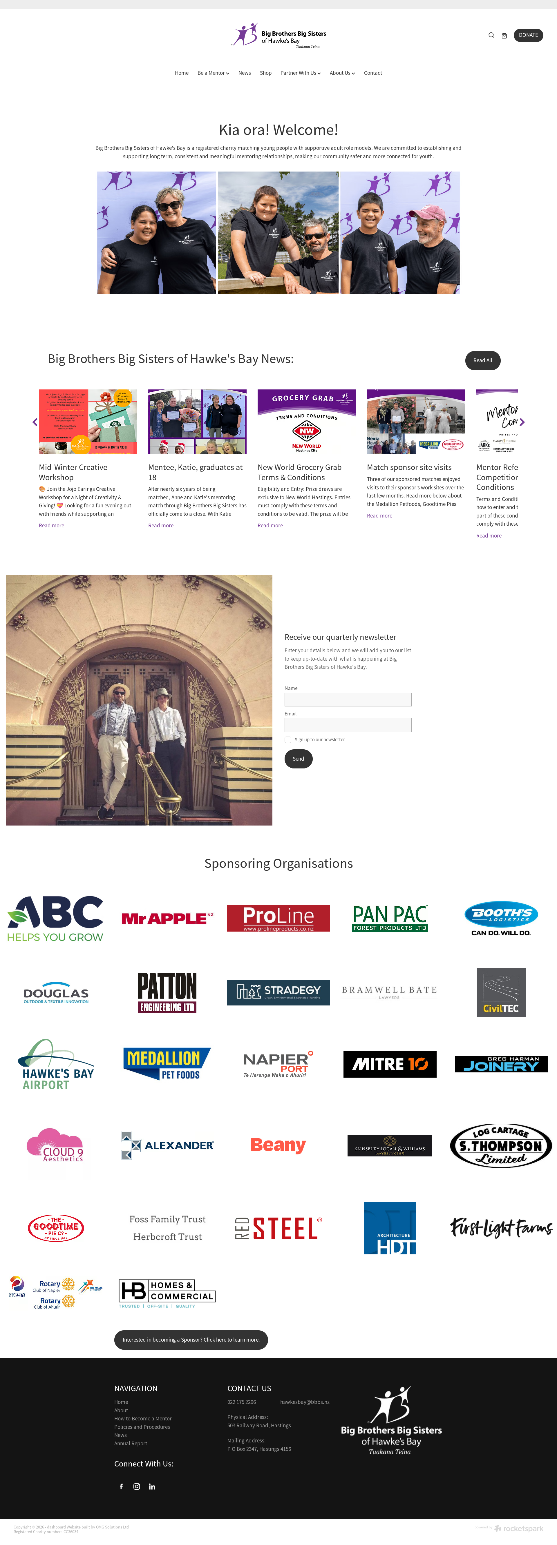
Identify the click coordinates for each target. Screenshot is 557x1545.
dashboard (56, 1527)
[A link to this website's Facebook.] (121, 1486)
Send (298, 758)
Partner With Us (299, 73)
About (121, 1410)
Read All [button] (482, 360)
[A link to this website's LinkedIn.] (152, 1486)
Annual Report (130, 1443)
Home (182, 73)
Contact (373, 73)
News (244, 73)
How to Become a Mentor (143, 1418)
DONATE (528, 35)
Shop (266, 73)
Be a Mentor (212, 73)
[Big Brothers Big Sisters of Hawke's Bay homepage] (278, 35)
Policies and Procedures (142, 1427)
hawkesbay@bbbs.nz (305, 1402)
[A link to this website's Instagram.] (137, 1486)
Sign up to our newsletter (320, 740)
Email (291, 714)
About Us (341, 73)
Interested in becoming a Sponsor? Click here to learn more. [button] (191, 1339)
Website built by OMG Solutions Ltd (98, 1527)
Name (291, 688)
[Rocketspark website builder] (509, 1529)
